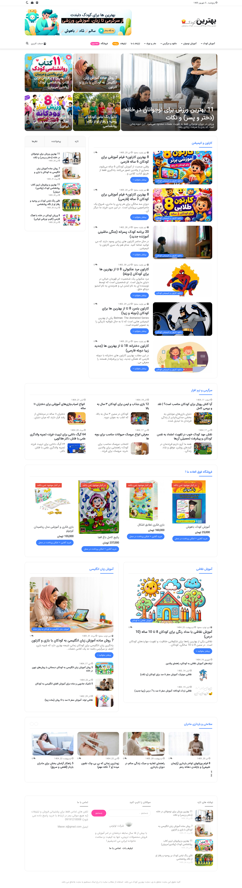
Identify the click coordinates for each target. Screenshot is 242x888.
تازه (77, 141)
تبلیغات (119, 43)
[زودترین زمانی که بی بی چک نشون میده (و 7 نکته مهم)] (98, 744)
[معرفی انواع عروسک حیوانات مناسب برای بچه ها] (140, 448)
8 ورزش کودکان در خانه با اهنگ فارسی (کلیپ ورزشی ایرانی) (51, 121)
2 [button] (211, 775)
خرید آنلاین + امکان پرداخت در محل (191, 538)
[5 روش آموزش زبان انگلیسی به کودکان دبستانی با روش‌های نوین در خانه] (104, 668)
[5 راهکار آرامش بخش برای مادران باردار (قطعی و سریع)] (52, 744)
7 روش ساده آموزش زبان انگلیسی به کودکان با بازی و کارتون (98, 82)
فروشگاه (100, 43)
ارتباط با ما (135, 43)
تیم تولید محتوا (140, 152)
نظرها (35, 141)
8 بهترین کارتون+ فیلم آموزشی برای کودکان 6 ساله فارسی (125, 159)
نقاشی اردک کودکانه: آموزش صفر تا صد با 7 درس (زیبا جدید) (163, 691)
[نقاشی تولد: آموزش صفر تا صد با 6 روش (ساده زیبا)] (104, 701)
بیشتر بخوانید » (139, 180)
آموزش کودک (209, 43)
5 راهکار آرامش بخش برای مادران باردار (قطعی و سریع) (55, 765)
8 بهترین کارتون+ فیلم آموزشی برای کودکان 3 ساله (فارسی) (125, 197)
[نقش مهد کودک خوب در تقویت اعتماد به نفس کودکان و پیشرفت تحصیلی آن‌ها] (203, 448)
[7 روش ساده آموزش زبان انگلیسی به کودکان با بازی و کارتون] (97, 73)
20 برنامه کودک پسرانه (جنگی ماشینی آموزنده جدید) (123, 234)
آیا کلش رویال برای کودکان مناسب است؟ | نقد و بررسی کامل (185, 406)
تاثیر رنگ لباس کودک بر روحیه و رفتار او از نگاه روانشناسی (101, 121)
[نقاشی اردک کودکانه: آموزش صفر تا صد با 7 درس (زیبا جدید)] (203, 691)
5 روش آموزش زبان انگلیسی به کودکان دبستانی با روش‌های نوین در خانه (62, 669)
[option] (121, 92)
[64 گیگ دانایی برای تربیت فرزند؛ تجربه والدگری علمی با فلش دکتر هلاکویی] (76, 448)
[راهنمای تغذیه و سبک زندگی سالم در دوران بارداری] (144, 744)
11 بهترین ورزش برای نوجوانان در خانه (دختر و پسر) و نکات (169, 113)
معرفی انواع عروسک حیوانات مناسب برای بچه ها (122, 436)
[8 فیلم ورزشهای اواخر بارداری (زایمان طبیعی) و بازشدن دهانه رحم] (189, 744)
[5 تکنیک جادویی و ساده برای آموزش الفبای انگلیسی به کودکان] (104, 684)
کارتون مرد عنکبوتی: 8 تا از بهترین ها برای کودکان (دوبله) (124, 271)
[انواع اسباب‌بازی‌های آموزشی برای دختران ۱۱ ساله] (76, 418)
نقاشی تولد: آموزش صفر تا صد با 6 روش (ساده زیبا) (69, 700)
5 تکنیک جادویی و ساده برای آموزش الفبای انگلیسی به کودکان (64, 684)
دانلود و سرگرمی (170, 43)
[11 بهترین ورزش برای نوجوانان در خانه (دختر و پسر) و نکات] (169, 92)
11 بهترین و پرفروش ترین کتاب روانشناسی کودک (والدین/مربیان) (51, 82)
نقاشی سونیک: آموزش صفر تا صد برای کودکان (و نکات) (166, 674)
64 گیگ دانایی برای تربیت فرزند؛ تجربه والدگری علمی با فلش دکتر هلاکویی (58, 436)
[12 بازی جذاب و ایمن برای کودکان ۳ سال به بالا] (140, 418)
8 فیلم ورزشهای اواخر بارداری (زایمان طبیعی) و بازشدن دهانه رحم (190, 765)
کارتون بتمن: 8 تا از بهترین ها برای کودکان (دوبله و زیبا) (125, 311)
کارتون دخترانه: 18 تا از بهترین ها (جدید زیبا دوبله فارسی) (121, 348)
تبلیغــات (127, 848)
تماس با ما (115, 848)
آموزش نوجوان (189, 43)
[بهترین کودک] (198, 22)
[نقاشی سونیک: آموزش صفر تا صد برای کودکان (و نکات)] (203, 675)
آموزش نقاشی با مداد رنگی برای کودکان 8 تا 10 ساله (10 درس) (174, 634)
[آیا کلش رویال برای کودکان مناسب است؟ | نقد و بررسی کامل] (203, 418)
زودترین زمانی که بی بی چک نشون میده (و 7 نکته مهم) (100, 765)
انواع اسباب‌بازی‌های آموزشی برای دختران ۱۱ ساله (60, 406)
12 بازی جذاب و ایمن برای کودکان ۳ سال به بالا (123, 406)
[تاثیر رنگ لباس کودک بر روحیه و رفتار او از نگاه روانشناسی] (97, 112)
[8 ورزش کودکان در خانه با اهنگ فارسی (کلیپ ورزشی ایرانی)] (48, 112)
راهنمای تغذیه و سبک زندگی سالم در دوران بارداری (145, 765)
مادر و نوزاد (151, 43)
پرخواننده (56, 141)
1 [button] (211, 772)
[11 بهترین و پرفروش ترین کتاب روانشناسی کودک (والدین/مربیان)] (48, 73)
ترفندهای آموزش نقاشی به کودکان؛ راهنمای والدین (189, 663)
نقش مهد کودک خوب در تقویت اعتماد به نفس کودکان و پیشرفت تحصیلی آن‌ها (184, 436)
